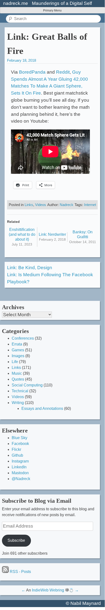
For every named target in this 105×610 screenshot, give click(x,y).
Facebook (20, 444)
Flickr (16, 449)
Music (17, 373)
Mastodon (20, 473)
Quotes (18, 379)
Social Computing (27, 385)
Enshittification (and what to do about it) (22, 234)
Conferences (23, 338)
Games (18, 350)
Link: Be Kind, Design (29, 267)
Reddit (63, 72)
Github (17, 455)
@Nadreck (21, 479)
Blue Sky (19, 438)
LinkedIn (19, 467)
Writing (18, 403)
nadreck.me (15, 3)
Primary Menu (52, 10)
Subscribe (16, 540)
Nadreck (66, 205)
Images (18, 356)
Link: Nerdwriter (52, 234)
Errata (17, 344)
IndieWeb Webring (48, 590)
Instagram (20, 461)
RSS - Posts (20, 572)
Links (29, 205)
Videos (40, 205)
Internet (90, 205)
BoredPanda (32, 72)
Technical (20, 391)
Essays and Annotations (42, 408)
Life (15, 362)
